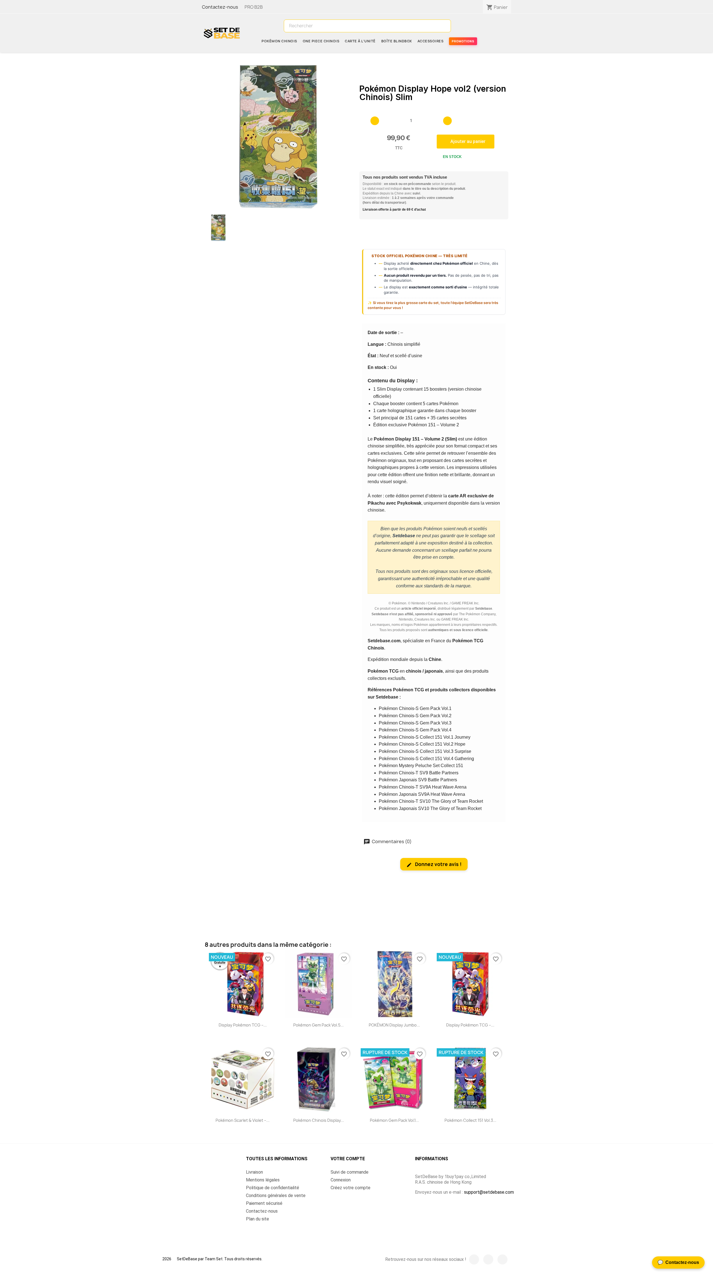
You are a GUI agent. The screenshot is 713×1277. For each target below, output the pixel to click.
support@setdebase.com (489, 1192)
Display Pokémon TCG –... (243, 1025)
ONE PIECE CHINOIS (321, 41)
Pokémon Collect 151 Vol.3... (470, 1120)
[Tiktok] (502, 1259)
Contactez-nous (220, 7)
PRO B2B (253, 7)
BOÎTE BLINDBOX (396, 41)
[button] (465, 142)
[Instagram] (488, 1259)
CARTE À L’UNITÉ (360, 41)
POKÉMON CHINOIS (279, 41)
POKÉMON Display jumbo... (394, 1025)
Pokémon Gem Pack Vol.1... (394, 1120)
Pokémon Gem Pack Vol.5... (318, 1025)
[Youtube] (474, 1259)
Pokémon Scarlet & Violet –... (243, 1120)
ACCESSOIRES (430, 41)
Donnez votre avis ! (438, 864)
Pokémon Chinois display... (318, 1120)
